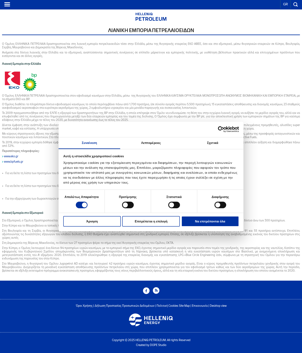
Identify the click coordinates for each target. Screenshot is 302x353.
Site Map (184, 306)
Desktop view (218, 306)
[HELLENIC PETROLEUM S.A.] (151, 20)
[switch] (128, 205)
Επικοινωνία (200, 306)
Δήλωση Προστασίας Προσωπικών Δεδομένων (124, 306)
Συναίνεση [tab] (89, 142)
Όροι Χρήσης (84, 306)
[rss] (156, 293)
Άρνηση (92, 221)
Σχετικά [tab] (212, 142)
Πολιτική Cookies (167, 306)
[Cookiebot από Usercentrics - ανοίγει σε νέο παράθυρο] (221, 129)
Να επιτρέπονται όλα (210, 221)
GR (285, 4)
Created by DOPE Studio (151, 345)
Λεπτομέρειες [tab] (151, 142)
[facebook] (146, 293)
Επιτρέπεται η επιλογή (151, 221)
